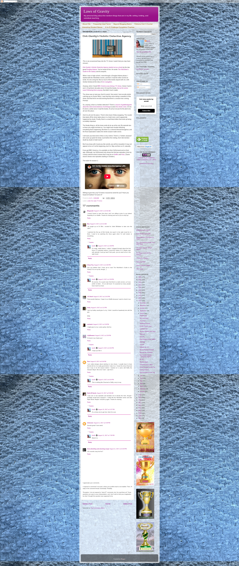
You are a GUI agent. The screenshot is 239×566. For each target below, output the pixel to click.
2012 (140, 405)
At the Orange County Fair (147, 367)
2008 (140, 415)
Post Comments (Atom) (98, 508)
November (143, 305)
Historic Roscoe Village (143, 265)
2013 (140, 402)
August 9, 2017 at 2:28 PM (101, 324)
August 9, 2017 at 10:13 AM (98, 224)
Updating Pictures (145, 323)
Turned (142, 344)
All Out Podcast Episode (147, 349)
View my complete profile (143, 52)
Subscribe (146, 111)
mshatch (90, 324)
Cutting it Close (144, 370)
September (143, 310)
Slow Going (139, 269)
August (142, 313)
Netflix (116, 154)
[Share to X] (110, 198)
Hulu (123, 154)
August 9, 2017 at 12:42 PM (101, 296)
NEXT (154, 160)
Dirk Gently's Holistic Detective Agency (146, 355)
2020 (140, 292)
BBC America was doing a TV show (109, 86)
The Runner (143, 315)
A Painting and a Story (146, 364)
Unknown (90, 423)
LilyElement (91, 335)
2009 (140, 413)
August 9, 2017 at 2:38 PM (106, 246)
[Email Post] (103, 198)
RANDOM (145, 160)
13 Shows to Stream (142, 258)
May (141, 381)
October (142, 308)
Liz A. (93, 246)
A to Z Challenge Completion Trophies (119, 27)
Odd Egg (142, 342)
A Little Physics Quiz (146, 326)
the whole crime (121, 107)
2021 (140, 290)
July (141, 375)
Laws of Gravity (96, 11)
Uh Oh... (142, 359)
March (142, 386)
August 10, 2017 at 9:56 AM (105, 393)
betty (88, 307)
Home (107, 504)
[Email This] (107, 198)
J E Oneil (90, 296)
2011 (140, 408)
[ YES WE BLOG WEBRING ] (146, 158)
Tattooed (142, 334)
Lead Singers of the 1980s (147, 339)
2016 (140, 394)
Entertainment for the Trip (147, 372)
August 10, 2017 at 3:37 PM (106, 409)
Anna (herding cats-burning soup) (98, 449)
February (143, 388)
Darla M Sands (91, 393)
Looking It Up (144, 329)
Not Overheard (144, 318)
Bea (88, 224)
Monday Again (144, 362)
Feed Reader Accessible (143, 234)
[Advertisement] (146, 195)
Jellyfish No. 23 (144, 347)
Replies (91, 242)
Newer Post (87, 504)
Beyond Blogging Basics (123, 24)
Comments (142, 87)
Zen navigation (107, 82)
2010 (140, 410)
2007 (140, 418)
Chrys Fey (90, 265)
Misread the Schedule (146, 352)
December (143, 303)
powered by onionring (146, 163)
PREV (139, 160)
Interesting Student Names (92, 27)
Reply (89, 218)
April (141, 383)
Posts (140, 84)
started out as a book (102, 67)
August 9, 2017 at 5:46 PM (106, 348)
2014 (140, 400)
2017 (140, 300)
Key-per (142, 336)
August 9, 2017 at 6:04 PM (98, 361)
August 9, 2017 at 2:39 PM (106, 279)
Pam (88, 361)
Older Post (127, 504)
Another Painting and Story (148, 331)
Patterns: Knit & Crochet (143, 24)
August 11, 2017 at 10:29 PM (118, 449)
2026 (140, 277)
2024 (140, 282)
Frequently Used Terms (102, 24)
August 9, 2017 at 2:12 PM (99, 307)
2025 (140, 279)
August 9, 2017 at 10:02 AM (102, 211)
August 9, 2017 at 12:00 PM (102, 265)
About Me (86, 24)
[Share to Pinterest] (114, 198)
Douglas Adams (91, 69)
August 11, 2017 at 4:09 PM (102, 423)
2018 (140, 298)
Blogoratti (90, 211)
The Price (142, 321)
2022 (140, 287)
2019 (140, 295)
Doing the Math (140, 262)
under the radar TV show (94, 201)
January (142, 391)
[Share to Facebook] (112, 198)
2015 (140, 397)
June (141, 378)
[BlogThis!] (109, 198)
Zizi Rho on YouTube (142, 69)
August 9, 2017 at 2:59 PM (103, 335)
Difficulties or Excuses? (143, 230)
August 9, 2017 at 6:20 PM (106, 379)
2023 (140, 285)
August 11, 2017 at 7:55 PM (106, 435)
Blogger (123, 559)
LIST (150, 160)
